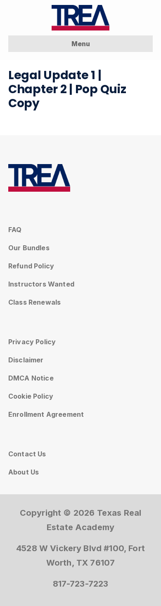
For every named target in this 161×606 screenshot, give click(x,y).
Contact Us (27, 454)
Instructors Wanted (41, 284)
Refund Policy (31, 266)
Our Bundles (29, 248)
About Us (23, 472)
